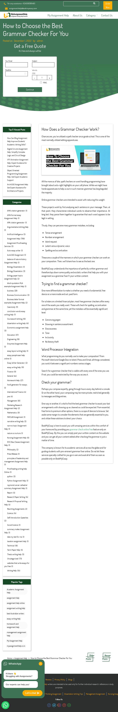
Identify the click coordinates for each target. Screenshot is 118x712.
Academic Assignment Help (15, 591)
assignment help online (15, 603)
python (10, 476)
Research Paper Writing (16, 497)
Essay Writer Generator (16, 362)
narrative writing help (15, 421)
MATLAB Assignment (15, 417)
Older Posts (90, 657)
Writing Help (12, 570)
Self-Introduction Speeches (17, 517)
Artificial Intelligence (15, 234)
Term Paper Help (13, 549)
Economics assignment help (17, 327)
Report (9, 492)
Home (9, 658)
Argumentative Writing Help (17, 227)
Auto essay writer (13, 250)
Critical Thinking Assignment (50, 694)
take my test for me (14, 536)
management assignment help (16, 634)
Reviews (48, 679)
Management (12, 400)
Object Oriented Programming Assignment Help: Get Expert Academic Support (17, 175)
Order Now (107, 5)
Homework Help (13, 380)
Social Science (12, 525)
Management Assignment (95, 694)
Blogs (70, 679)
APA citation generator (15, 222)
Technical (10, 545)
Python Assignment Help (16, 480)
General (10, 375)
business (10, 290)
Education (11, 334)
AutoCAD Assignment (15, 255)
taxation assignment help (16, 541)
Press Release (12, 453)
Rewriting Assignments (15, 508)
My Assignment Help (14, 640)
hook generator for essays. (17, 384)
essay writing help (14, 367)
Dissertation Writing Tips (73, 694)
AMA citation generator (16, 210)
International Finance (15, 392)
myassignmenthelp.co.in (16, 645)
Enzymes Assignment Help (17, 343)
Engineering (11, 339)
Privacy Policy (60, 679)
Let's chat (30, 693)
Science (10, 513)
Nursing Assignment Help (16, 437)
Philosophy (11, 449)
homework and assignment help (13, 625)
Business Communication (17, 295)
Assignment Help (13, 238)
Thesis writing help (14, 554)
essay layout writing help (16, 351)
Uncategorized (12, 558)
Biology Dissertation (14, 266)
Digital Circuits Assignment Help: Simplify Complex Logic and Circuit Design (17, 152)
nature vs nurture (14, 433)
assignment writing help (16, 608)
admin (40, 40)
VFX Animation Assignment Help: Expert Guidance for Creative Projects (17, 162)
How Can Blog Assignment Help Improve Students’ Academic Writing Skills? (17, 141)
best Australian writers (15, 613)
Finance (10, 371)
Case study (11, 307)
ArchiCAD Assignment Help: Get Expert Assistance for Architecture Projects (17, 187)
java (8, 396)
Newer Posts (106, 657)
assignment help (13, 597)
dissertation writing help (16, 323)
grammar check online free (81, 429)
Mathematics (12, 412)
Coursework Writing (14, 318)
